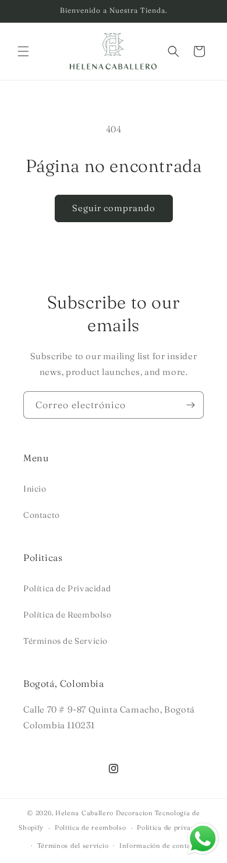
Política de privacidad (172, 827)
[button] (23, 51)
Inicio (35, 488)
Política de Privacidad (67, 588)
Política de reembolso (90, 827)
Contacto (41, 515)
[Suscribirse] (190, 405)
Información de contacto (160, 845)
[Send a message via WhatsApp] (203, 838)
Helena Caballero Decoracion (104, 813)
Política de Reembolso (67, 614)
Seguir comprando (113, 207)
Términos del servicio (73, 845)
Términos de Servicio (65, 641)
